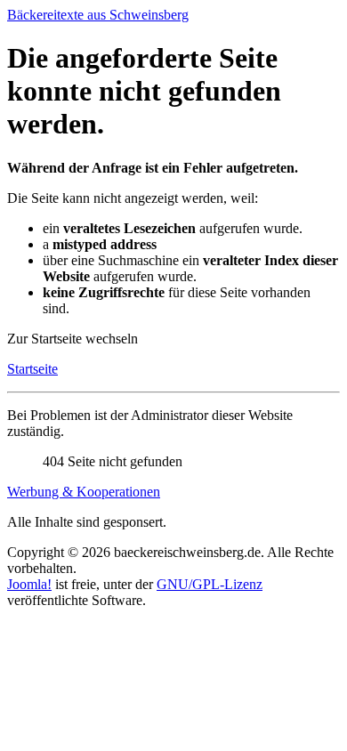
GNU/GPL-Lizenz (209, 584)
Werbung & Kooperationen (83, 491)
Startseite (32, 368)
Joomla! (29, 584)
